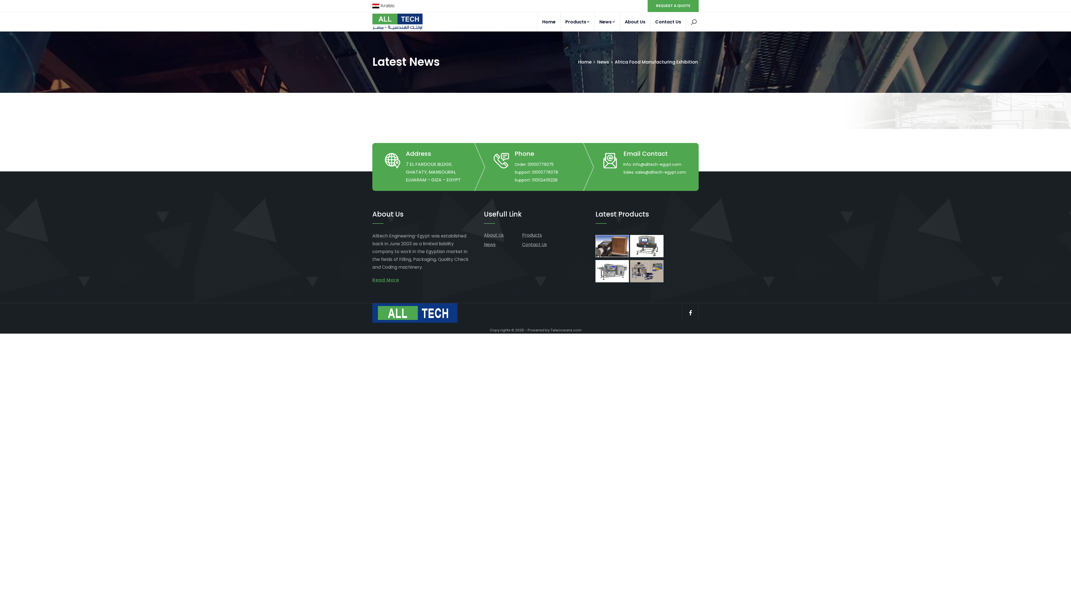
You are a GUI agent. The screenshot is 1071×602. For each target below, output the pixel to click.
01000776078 (545, 172)
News (605, 22)
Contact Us (668, 22)
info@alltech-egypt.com (657, 164)
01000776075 (541, 164)
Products (575, 22)
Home (549, 22)
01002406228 (545, 180)
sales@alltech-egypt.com (660, 172)
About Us (635, 22)
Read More (385, 280)
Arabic (387, 6)
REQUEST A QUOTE (673, 5)
